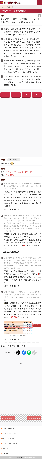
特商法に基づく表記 (8, 438)
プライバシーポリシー (9, 433)
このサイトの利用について (10, 428)
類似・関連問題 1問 (12, 209)
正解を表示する (14, 160)
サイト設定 (5, 453)
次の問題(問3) (33, 418)
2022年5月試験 (6, 7)
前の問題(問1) (9, 418)
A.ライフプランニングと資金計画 (19, 172)
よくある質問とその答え (9, 443)
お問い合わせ (6, 448)
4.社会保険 (10, 175)
